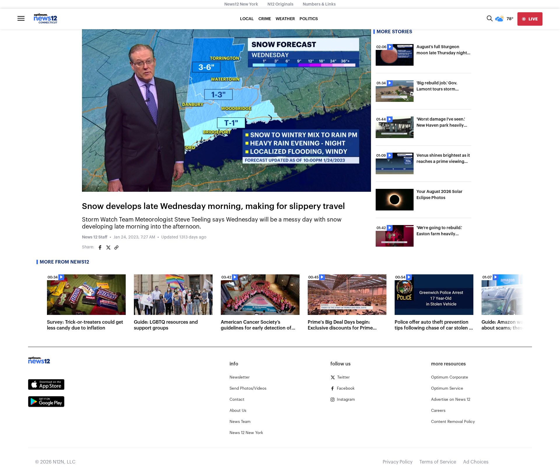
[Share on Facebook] (100, 247)
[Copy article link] (116, 247)
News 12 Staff (94, 237)
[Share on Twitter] (108, 247)
